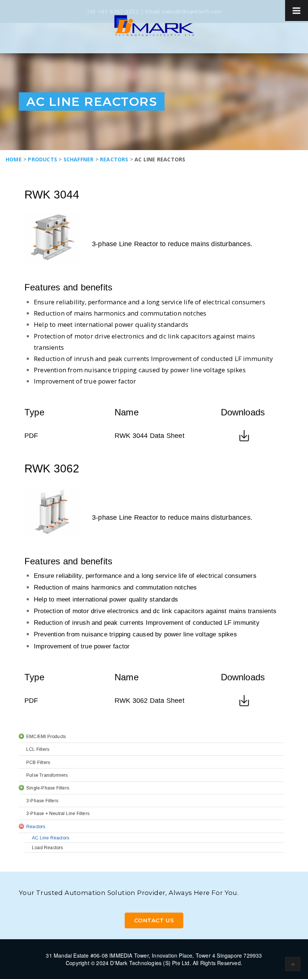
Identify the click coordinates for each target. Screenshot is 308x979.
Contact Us (154, 920)
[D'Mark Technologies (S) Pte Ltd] (154, 26)
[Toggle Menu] (296, 10)
